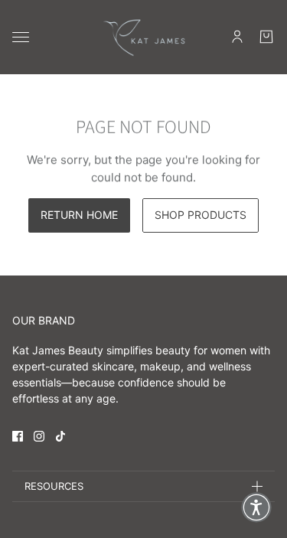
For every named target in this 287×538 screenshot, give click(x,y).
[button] (256, 507)
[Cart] (266, 36)
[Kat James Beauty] (144, 37)
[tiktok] (60, 436)
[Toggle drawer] (20, 37)
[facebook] (17, 436)
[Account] (237, 36)
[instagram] (39, 436)
